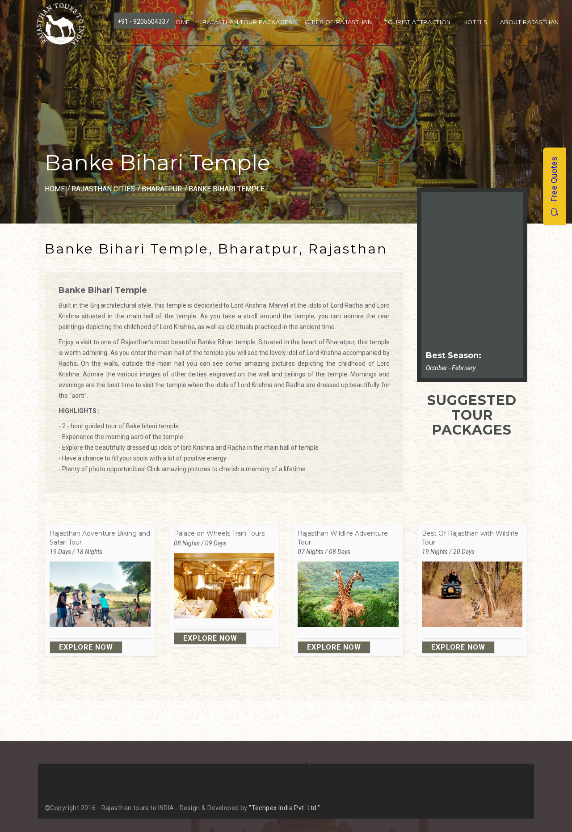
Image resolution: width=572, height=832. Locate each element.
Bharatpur (163, 189)
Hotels (475, 22)
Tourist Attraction (417, 22)
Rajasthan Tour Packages (247, 22)
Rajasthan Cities (103, 189)
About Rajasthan (529, 22)
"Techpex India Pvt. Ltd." (284, 807)
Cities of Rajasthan (338, 22)
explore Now (86, 647)
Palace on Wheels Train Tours (219, 533)
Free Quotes (554, 182)
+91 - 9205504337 (143, 21)
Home (180, 22)
